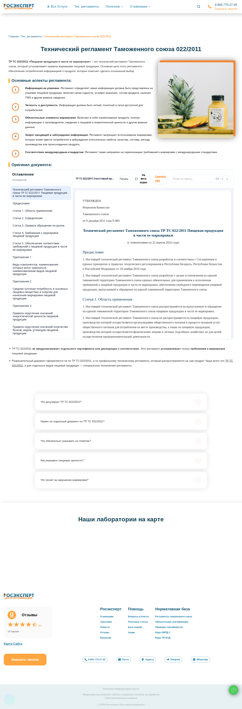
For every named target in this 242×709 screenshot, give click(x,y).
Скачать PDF (160, 179)
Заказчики (106, 622)
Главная (14, 36)
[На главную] (19, 7)
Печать (124, 178)
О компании (106, 616)
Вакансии (105, 637)
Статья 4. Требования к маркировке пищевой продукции (35, 234)
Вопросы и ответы (138, 616)
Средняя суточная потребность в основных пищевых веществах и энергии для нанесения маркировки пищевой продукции (40, 293)
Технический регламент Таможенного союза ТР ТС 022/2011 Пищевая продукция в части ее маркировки (40, 193)
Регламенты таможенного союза (173, 616)
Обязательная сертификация (171, 622)
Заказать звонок (226, 8)
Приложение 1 (22, 257)
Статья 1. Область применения (32, 210)
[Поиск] (198, 6)
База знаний (135, 627)
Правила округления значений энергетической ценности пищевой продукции (35, 316)
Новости (105, 627)
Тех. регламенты (86, 6)
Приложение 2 (22, 281)
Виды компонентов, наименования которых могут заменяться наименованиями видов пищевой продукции (35, 269)
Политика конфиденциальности (121, 689)
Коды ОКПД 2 (162, 632)
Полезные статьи (138, 622)
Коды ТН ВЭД (163, 637)
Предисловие (21, 203)
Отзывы (104, 632)
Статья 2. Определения (28, 218)
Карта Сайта (13, 643)
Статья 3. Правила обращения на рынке (38, 225)
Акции (131, 632)
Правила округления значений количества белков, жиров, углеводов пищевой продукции (40, 330)
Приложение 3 (22, 306)
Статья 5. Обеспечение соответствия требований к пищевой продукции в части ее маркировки (40, 246)
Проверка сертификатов (169, 627)
